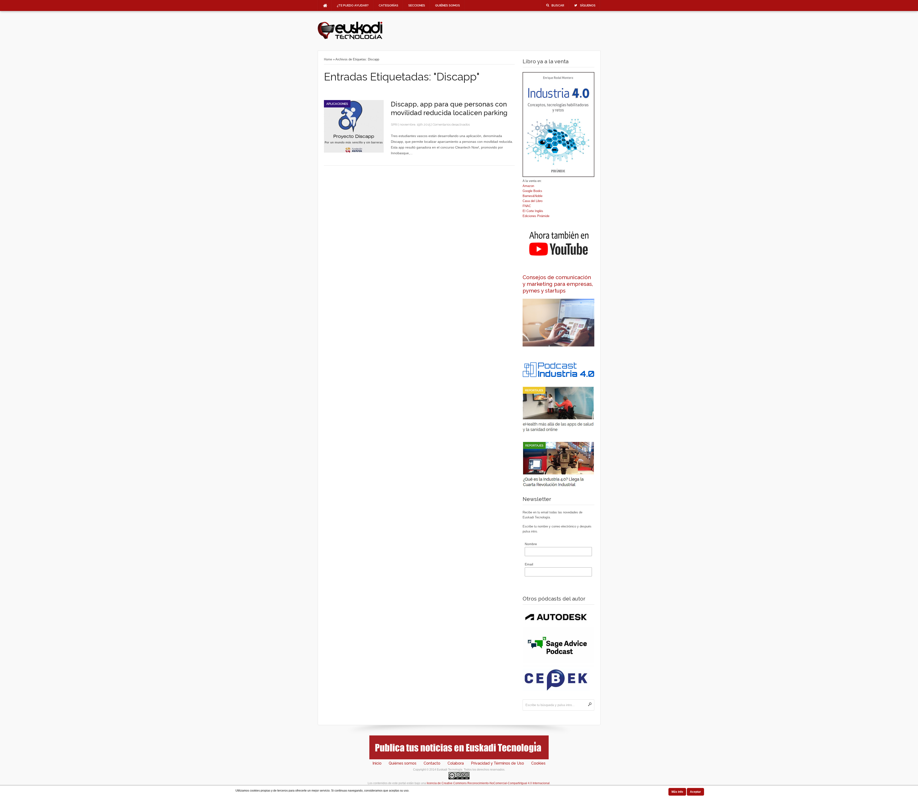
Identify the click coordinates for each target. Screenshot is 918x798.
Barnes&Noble (532, 196)
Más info (677, 791)
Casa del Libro (532, 201)
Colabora (456, 763)
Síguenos (588, 5)
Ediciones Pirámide (536, 216)
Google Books (532, 191)
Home (328, 59)
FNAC (527, 206)
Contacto (432, 763)
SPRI (394, 124)
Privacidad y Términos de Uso (497, 763)
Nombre (531, 544)
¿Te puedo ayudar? (353, 5)
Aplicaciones (337, 104)
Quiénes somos (447, 5)
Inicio (377, 763)
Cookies (538, 763)
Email (529, 564)
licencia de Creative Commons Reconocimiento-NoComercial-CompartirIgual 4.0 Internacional (488, 783)
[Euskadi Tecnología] (350, 38)
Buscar (558, 5)
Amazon (528, 186)
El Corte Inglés (533, 211)
